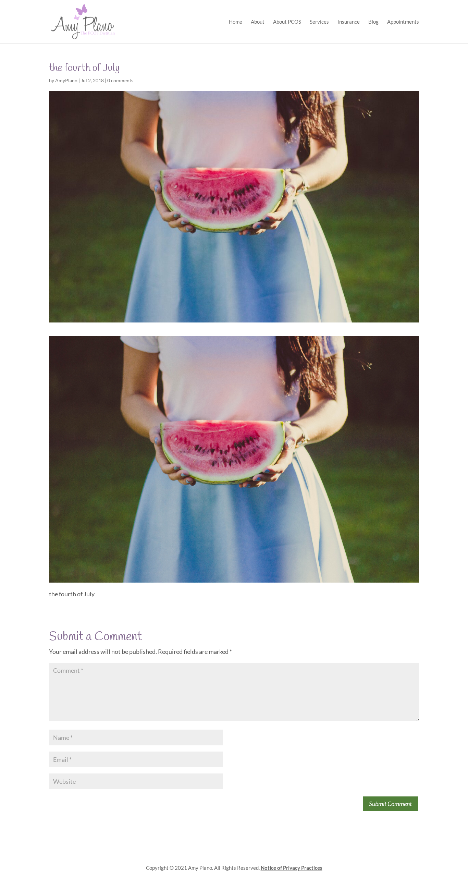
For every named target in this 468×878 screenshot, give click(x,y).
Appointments (403, 22)
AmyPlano (66, 80)
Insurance (348, 22)
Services (319, 22)
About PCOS (287, 22)
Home (235, 22)
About (257, 22)
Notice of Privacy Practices (291, 868)
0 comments (120, 80)
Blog (373, 22)
